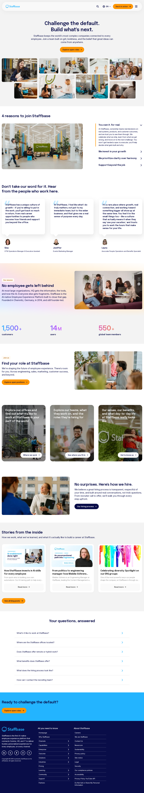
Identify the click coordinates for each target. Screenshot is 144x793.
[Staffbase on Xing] (29, 753)
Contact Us (79, 741)
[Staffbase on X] (10, 753)
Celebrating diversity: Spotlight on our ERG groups (119, 572)
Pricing (41, 766)
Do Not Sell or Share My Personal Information (87, 784)
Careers (78, 733)
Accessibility (79, 774)
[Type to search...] (97, 6)
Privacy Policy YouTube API (85, 779)
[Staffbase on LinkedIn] (4, 753)
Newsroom (79, 745)
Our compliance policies (84, 770)
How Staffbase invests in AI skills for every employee (22, 572)
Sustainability (79, 749)
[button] (72, 633)
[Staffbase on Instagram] (23, 753)
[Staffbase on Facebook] (16, 753)
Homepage (43, 733)
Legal (77, 762)
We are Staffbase (81, 737)
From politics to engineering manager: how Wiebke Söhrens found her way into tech (69, 573)
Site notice (79, 758)
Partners (42, 783)
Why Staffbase (44, 737)
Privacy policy (80, 754)
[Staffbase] (13, 6)
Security (78, 766)
